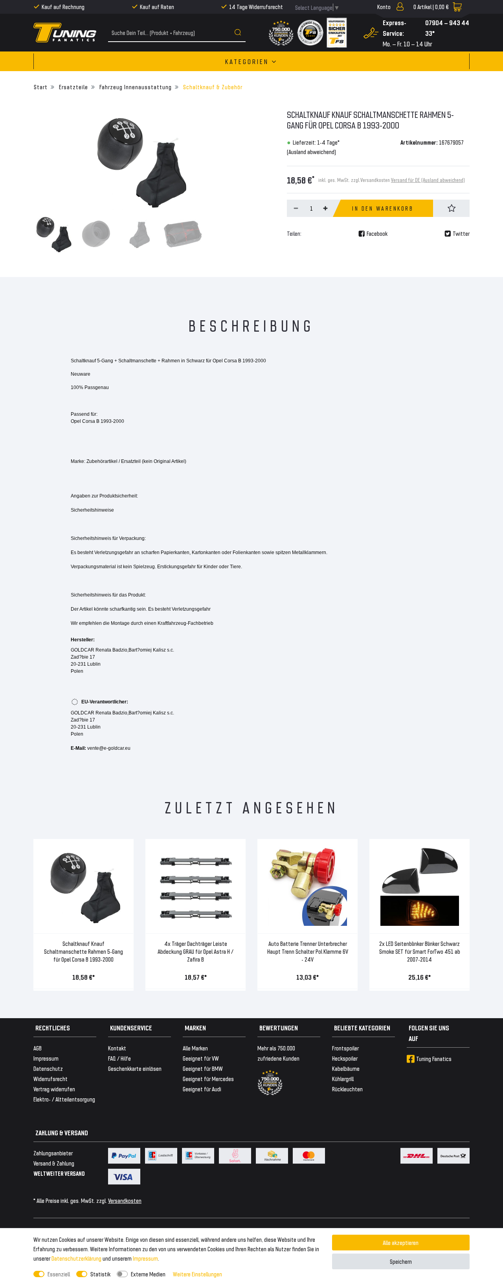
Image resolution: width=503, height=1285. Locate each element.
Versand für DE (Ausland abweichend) (428, 179)
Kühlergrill (343, 1078)
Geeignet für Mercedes (208, 1078)
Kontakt (117, 1048)
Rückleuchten (347, 1088)
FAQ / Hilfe (119, 1058)
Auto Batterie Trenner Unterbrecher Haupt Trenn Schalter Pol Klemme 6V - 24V (307, 951)
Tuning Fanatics (434, 1058)
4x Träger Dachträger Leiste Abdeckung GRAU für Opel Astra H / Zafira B (195, 951)
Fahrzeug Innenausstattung (135, 86)
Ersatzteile (72, 86)
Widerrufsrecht (50, 1078)
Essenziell (59, 1274)
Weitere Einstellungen (197, 1274)
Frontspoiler (345, 1048)
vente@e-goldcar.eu (108, 748)
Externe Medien (148, 1274)
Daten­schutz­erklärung (76, 1258)
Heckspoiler (345, 1058)
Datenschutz (48, 1068)
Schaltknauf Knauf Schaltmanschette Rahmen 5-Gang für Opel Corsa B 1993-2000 (83, 951)
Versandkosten (124, 1200)
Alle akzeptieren (401, 1242)
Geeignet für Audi (202, 1088)
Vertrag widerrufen (54, 1088)
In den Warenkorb (382, 208)
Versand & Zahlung (53, 1163)
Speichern (401, 1261)
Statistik (100, 1274)
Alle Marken (195, 1048)
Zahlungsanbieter (53, 1152)
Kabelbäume (346, 1068)
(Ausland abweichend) (311, 151)
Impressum (145, 1258)
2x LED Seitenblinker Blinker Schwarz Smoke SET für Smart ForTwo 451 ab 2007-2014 (419, 951)
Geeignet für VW (201, 1058)
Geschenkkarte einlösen (135, 1068)
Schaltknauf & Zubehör (212, 86)
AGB (37, 1048)
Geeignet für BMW (203, 1068)
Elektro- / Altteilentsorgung (64, 1099)
